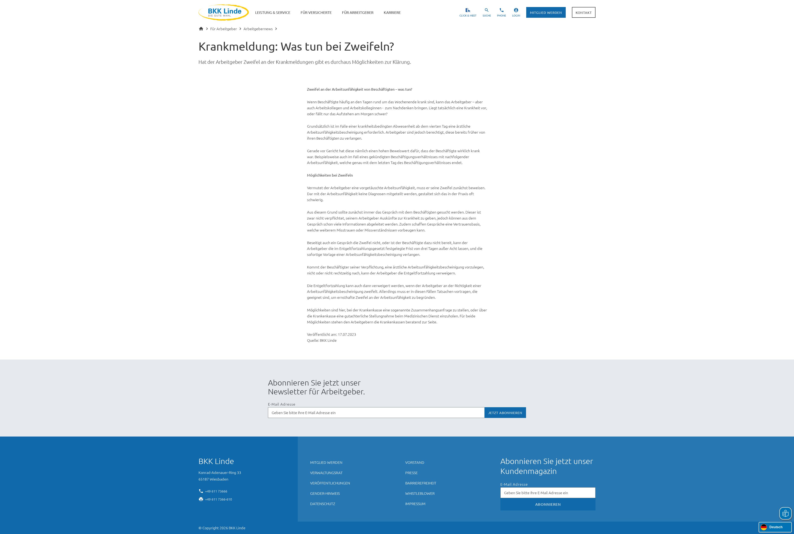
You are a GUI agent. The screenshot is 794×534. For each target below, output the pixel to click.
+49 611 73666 (216, 491)
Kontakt (584, 12)
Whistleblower (420, 493)
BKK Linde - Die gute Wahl (224, 12)
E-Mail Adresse (281, 404)
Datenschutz (322, 503)
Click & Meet (467, 15)
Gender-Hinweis (325, 493)
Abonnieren (548, 504)
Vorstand (414, 462)
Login (516, 15)
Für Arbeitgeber (223, 28)
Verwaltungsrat (326, 472)
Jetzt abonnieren (505, 413)
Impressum (415, 503)
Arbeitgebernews (258, 28)
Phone (501, 15)
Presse (411, 472)
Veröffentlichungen (330, 483)
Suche (487, 15)
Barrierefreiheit (420, 483)
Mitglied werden (546, 12)
